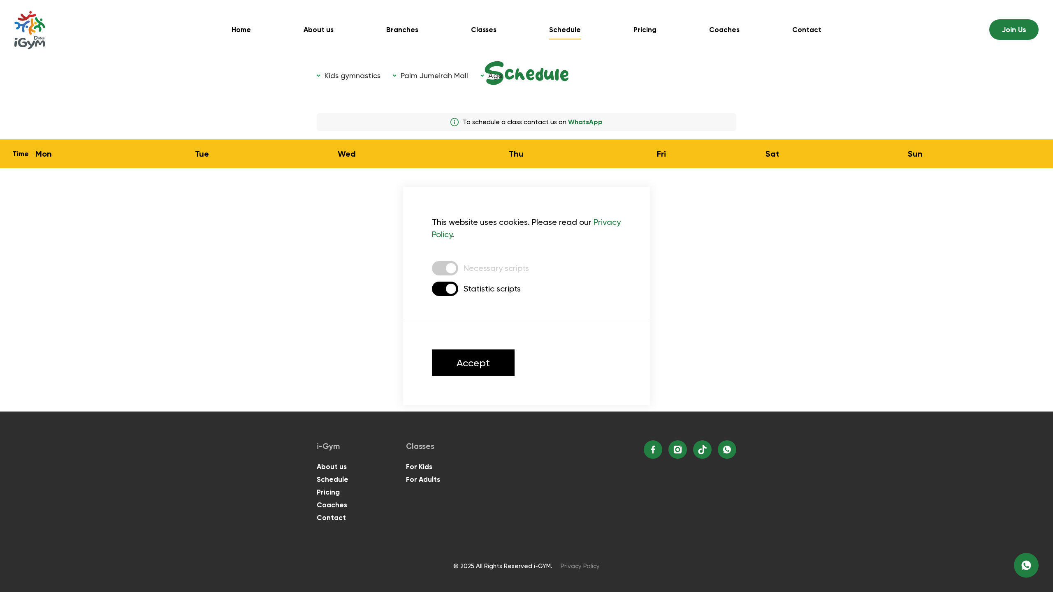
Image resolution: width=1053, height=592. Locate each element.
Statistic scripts (492, 289)
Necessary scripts (496, 268)
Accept (473, 363)
